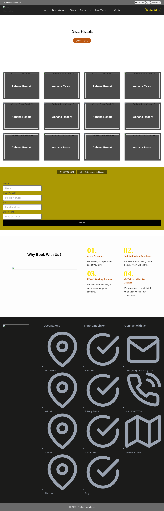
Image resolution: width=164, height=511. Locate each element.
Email (5, 202)
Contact (117, 10)
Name (6, 183)
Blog (87, 493)
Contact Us (90, 452)
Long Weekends (102, 10)
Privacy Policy (92, 411)
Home (45, 10)
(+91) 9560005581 (134, 411)
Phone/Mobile (9, 193)
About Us (89, 370)
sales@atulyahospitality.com (139, 370)
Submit (82, 223)
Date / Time (8, 212)
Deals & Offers (153, 10)
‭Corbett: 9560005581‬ (13, 3)
